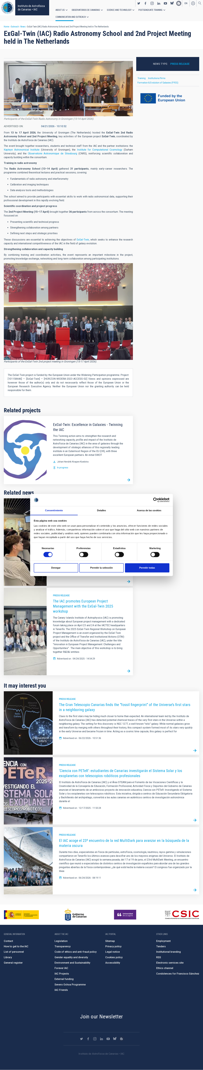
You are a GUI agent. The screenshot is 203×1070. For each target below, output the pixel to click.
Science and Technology (119, 10)
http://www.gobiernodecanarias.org (76, 914)
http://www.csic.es (181, 914)
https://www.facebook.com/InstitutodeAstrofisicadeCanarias (145, 3)
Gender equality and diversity (71, 957)
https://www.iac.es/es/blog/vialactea (178, 3)
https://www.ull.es (125, 914)
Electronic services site (169, 962)
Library (8, 957)
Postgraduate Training (150, 10)
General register (13, 962)
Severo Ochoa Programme (70, 984)
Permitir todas (147, 567)
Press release (61, 595)
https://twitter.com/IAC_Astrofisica (138, 3)
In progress (62, 467)
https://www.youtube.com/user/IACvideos (165, 3)
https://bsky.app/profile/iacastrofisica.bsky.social (172, 3)
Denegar (56, 567)
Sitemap (110, 941)
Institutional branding (168, 951)
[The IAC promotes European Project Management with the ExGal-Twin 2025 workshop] (128, 671)
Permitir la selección (101, 567)
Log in (193, 3)
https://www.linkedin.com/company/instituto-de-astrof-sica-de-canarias (158, 3)
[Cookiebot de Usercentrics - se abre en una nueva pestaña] (155, 500)
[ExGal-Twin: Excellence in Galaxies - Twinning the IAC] (128, 480)
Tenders (161, 946)
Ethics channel (164, 968)
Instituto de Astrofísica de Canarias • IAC (31, 7)
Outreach (15, 26)
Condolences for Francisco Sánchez (177, 973)
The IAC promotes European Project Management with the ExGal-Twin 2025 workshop (83, 606)
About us (60, 10)
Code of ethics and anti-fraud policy (76, 951)
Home (6, 26)
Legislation (61, 941)
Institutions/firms (156, 78)
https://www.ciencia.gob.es (21, 914)
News (23, 26)
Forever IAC (61, 968)
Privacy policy (113, 946)
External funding (64, 979)
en (186, 3)
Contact (8, 941)
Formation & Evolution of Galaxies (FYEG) (158, 82)
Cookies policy (114, 957)
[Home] (7, 7)
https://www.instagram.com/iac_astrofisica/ (152, 3)
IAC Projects (62, 973)
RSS (158, 957)
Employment (163, 941)
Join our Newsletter (101, 1016)
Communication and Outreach (71, 17)
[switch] (83, 554)
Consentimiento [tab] (54, 510)
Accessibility (112, 962)
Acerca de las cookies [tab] (149, 510)
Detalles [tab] (101, 510)
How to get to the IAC (16, 946)
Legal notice (112, 951)
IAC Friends (61, 989)
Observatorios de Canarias (86, 10)
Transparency (63, 946)
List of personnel (14, 951)
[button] (68, 88)
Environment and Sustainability (72, 962)
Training (142, 78)
